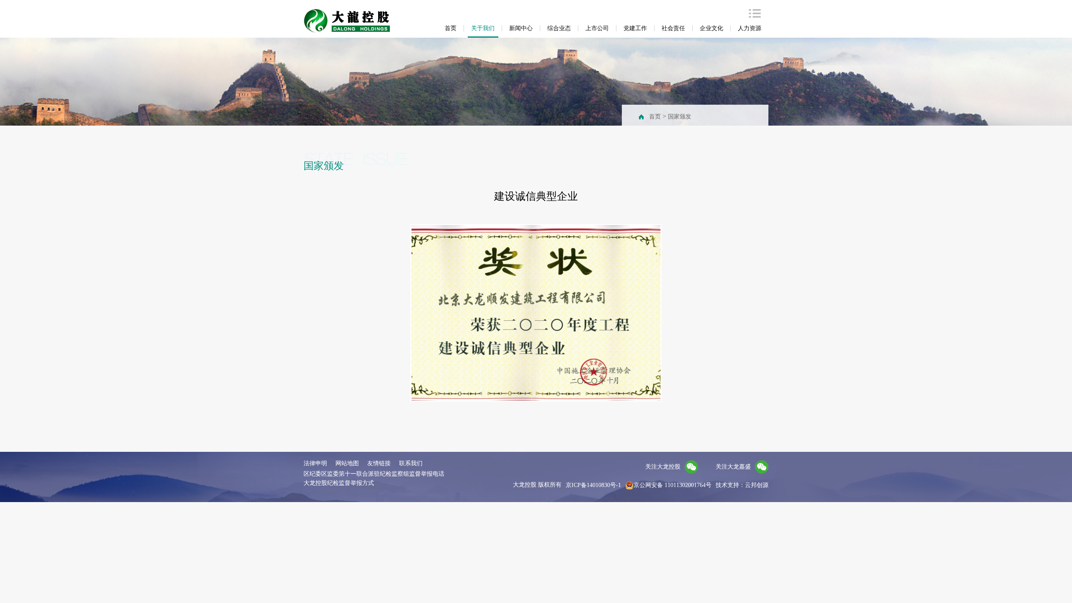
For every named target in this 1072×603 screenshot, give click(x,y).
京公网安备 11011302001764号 (672, 485)
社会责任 (673, 28)
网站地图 (347, 463)
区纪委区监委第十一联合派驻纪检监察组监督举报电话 (374, 474)
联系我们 (411, 463)
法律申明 (315, 463)
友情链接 (379, 463)
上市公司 (597, 28)
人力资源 (749, 28)
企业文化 (711, 28)
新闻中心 (521, 28)
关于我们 (483, 28)
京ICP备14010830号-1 (593, 485)
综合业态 (559, 28)
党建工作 (635, 28)
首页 (450, 28)
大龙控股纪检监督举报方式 (339, 483)
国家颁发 (679, 116)
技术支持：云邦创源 (742, 485)
